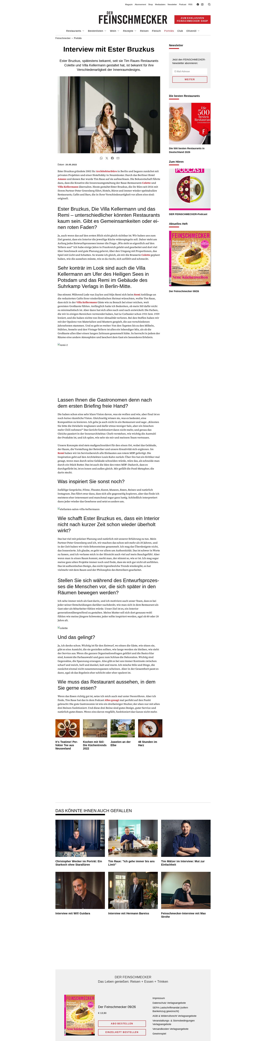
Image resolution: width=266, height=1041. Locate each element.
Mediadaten (160, 4)
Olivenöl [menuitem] (191, 31)
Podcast (182, 4)
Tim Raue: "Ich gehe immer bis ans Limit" (131, 863)
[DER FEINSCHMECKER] (133, 17)
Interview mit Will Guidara (72, 913)
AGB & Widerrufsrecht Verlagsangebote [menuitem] (174, 1016)
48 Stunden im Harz (147, 743)
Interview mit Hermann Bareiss (128, 913)
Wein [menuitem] (113, 31)
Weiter (190, 79)
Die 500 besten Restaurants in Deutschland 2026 (186, 150)
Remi (137, 294)
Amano (62, 179)
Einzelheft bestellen (122, 1032)
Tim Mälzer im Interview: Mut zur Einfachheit (183, 863)
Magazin (129, 4)
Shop (150, 4)
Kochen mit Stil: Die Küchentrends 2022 (95, 745)
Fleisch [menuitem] (156, 31)
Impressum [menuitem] (159, 998)
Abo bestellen (122, 1023)
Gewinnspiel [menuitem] (159, 1033)
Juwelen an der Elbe (121, 743)
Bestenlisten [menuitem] (96, 31)
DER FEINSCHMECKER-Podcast (188, 214)
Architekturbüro (106, 171)
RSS (190, 4)
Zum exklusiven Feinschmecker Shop (192, 19)
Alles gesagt (111, 700)
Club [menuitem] (180, 31)
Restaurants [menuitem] (74, 31)
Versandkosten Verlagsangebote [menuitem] (170, 1029)
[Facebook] (198, 4)
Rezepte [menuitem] (128, 31)
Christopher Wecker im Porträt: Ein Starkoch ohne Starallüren (78, 863)
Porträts (78, 38)
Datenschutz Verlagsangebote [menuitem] (169, 1003)
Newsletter (172, 4)
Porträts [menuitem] (169, 31)
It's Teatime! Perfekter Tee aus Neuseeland (66, 745)
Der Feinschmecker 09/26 (184, 291)
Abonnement (140, 4)
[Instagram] (202, 4)
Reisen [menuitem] (144, 31)
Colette (146, 183)
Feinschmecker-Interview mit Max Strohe (183, 915)
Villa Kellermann (68, 186)
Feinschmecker (63, 38)
